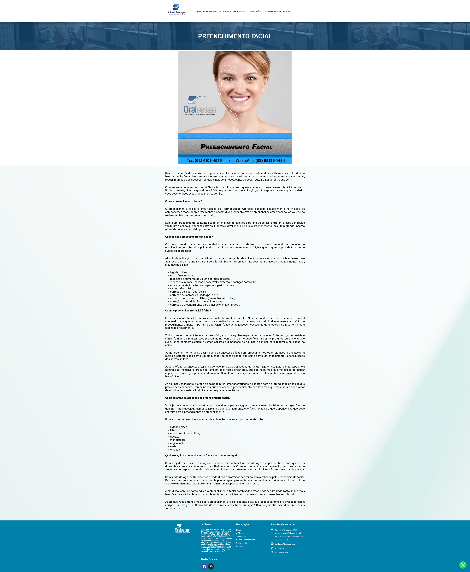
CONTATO (287, 11)
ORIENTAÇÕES (255, 11)
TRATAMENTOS (239, 11)
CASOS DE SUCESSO (273, 11)
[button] (240, 11)
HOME (199, 11)
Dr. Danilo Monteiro (212, 11)
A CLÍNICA (227, 11)
